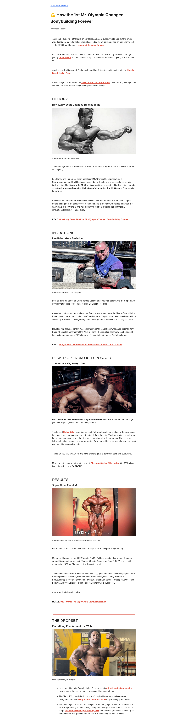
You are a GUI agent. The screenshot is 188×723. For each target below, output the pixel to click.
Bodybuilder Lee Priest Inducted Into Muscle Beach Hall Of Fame (90, 344)
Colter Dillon (65, 57)
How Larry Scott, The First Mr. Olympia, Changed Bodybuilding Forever (93, 219)
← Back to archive (59, 5)
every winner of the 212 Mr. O (92, 699)
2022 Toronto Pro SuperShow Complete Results (82, 602)
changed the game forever (91, 45)
